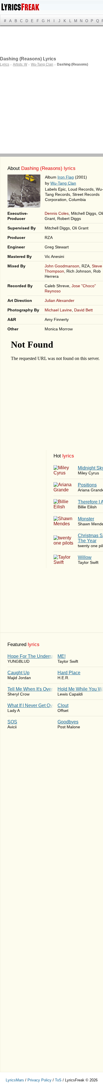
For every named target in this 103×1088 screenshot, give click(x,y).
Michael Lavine (58, 310)
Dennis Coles (57, 213)
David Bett (83, 310)
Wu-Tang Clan (63, 183)
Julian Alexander (59, 300)
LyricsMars (15, 1080)
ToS (58, 1080)
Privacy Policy (39, 1080)
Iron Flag (66, 177)
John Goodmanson (62, 266)
